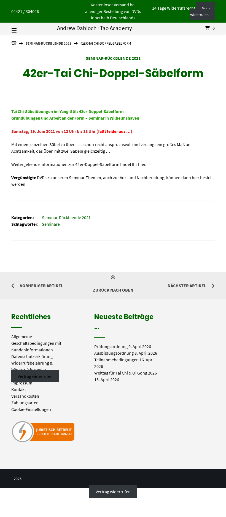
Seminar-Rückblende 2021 (48, 43)
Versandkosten (25, 396)
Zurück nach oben (113, 290)
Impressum (21, 383)
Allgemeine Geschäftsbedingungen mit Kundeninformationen (36, 343)
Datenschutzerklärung (32, 356)
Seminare (51, 224)
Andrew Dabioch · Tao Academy (94, 28)
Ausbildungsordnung (114, 353)
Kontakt (18, 389)
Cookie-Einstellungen (31, 409)
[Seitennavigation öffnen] (23, 28)
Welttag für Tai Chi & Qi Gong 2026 (125, 373)
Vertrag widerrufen (202, 11)
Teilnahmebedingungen (116, 359)
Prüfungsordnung (111, 346)
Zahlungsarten (25, 402)
